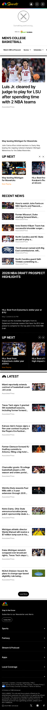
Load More (23, 594)
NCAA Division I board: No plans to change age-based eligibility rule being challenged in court (15, 573)
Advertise (5, 683)
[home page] (10, 4)
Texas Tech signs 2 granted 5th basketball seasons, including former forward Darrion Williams (15, 408)
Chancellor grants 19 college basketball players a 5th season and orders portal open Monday (16, 470)
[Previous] (39, 156)
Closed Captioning (23, 683)
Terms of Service (35, 686)
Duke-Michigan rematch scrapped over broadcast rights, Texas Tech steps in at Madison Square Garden (15, 553)
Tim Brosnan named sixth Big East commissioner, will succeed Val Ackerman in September (29, 249)
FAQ (32, 683)
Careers (12, 683)
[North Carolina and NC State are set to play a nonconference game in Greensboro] (8, 238)
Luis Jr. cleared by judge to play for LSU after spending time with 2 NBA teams (21, 94)
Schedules (38, 50)
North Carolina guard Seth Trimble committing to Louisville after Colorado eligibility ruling (28, 260)
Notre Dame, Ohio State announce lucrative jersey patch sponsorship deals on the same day (15, 511)
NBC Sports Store (8, 684)
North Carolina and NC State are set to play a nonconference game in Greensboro (29, 238)
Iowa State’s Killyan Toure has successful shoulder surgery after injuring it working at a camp (30, 227)
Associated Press (8, 107)
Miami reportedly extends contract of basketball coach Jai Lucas (16, 387)
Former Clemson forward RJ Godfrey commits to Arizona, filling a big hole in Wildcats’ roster (15, 449)
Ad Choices (28, 684)
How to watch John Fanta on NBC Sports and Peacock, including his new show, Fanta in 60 (30, 204)
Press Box (19, 684)
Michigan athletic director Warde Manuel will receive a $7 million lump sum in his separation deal (15, 532)
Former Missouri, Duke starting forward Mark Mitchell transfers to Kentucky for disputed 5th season (30, 215)
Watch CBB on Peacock (12, 50)
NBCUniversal (15, 690)
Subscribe (7, 620)
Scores (26, 50)
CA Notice (24, 686)
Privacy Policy (38, 684)
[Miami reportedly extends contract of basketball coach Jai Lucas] (38, 387)
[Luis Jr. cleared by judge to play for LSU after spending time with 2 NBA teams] (23, 70)
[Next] (43, 156)
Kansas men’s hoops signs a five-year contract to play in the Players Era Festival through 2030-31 (16, 428)
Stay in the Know (8, 610)
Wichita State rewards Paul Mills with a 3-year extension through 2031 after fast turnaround (15, 490)
